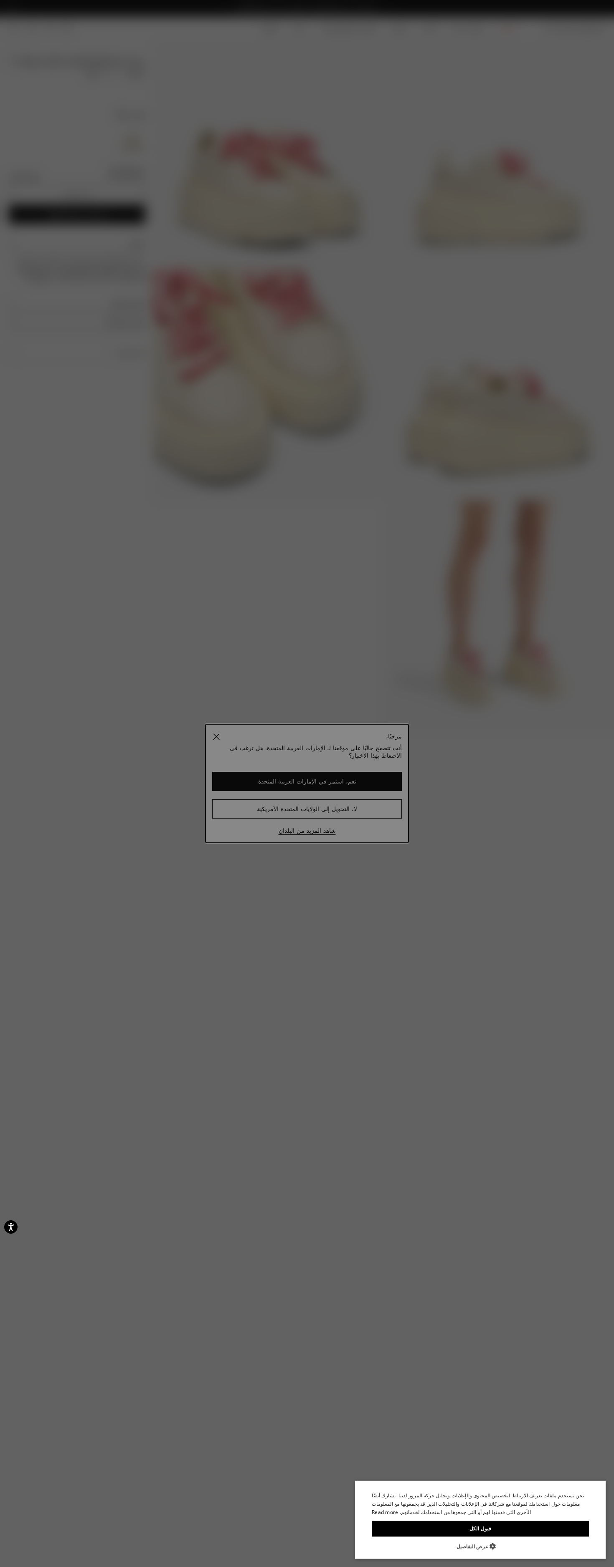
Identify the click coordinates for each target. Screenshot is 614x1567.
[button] (480, 1546)
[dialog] (480, 1520)
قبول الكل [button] (480, 1528)
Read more (385, 1512)
